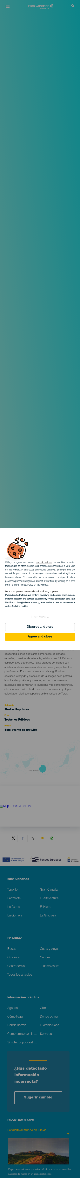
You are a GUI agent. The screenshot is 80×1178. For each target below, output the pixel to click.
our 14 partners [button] (44, 562)
